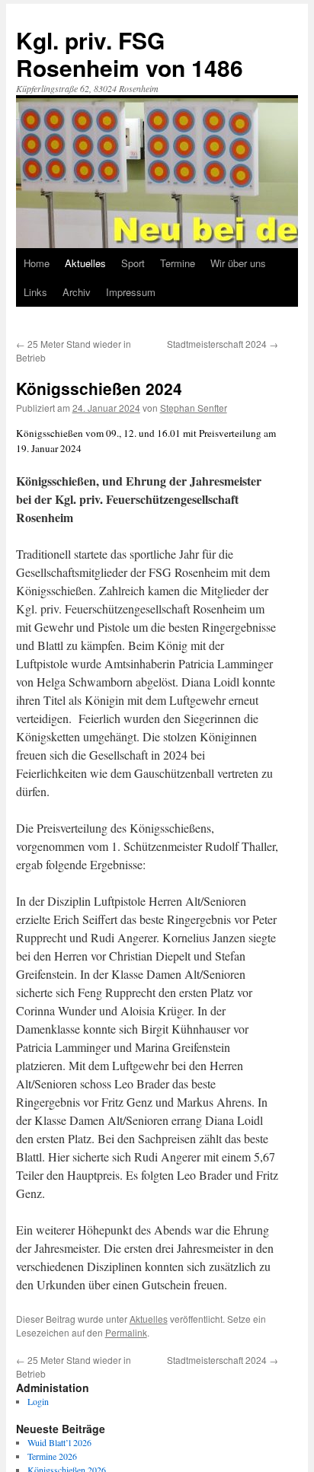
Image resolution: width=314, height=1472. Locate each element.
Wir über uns (238, 263)
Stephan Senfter (193, 407)
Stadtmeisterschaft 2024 (222, 343)
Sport (133, 263)
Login (38, 1401)
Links (35, 292)
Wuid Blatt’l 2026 (59, 1442)
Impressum (130, 292)
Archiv (76, 292)
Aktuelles (85, 263)
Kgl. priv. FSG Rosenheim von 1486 (129, 54)
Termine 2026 (52, 1456)
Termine (177, 263)
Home (37, 263)
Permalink (126, 1332)
